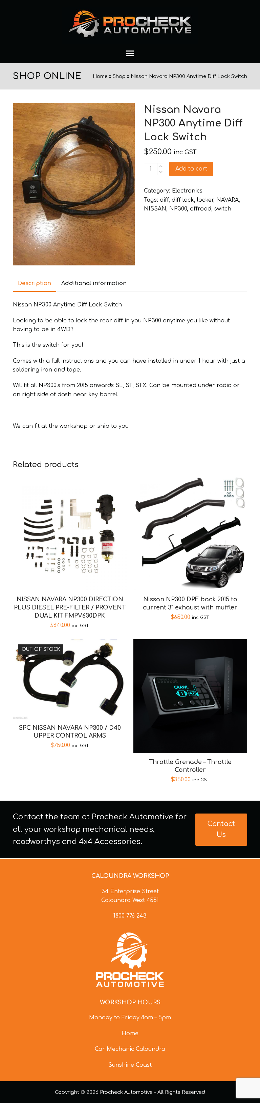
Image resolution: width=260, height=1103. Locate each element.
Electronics (187, 191)
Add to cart (191, 169)
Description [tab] (34, 283)
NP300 (178, 209)
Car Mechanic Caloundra (130, 1049)
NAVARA (227, 200)
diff (164, 200)
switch (222, 209)
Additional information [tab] (94, 283)
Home (100, 76)
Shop (119, 76)
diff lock (183, 200)
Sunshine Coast (130, 1065)
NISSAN (155, 209)
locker (205, 200)
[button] (130, 53)
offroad (200, 209)
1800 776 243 (130, 916)
